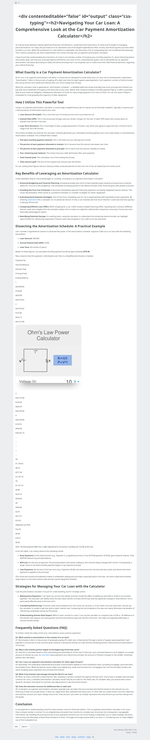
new (56, 737)
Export (24, 726)
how (68, 737)
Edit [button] (16, 726)
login (89, 737)
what (62, 737)
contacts (81, 737)
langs (73, 737)
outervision (32, 199)
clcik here (45, 655)
